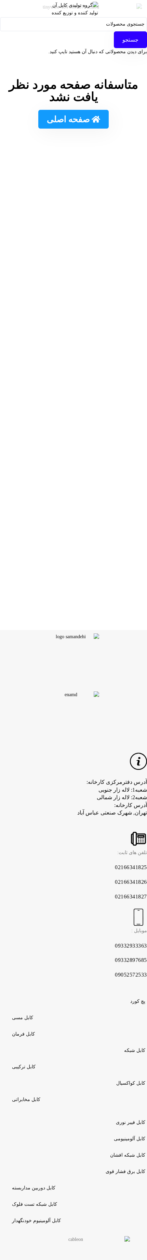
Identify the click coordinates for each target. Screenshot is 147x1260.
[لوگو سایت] (73, 8)
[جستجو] (7, 8)
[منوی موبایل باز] (140, 8)
